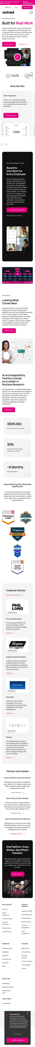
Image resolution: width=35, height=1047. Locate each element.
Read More (9, 633)
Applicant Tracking (27, 911)
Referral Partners (16, 813)
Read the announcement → (28, 2)
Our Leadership (26, 952)
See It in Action (9, 44)
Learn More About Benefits (16, 210)
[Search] (10, 7)
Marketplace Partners (16, 834)
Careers (24, 968)
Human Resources (27, 914)
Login (16, 7)
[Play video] (17, 57)
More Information (11, 115)
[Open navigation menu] (31, 12)
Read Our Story (9, 331)
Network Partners (16, 792)
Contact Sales (6, 1003)
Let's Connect (22, 44)
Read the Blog (9, 410)
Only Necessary (17, 1034)
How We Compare (7, 918)
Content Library (6, 928)
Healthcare (5, 952)
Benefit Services (26, 922)
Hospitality (5, 955)
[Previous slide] (2, 144)
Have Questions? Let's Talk (14, 215)
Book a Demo (27, 7)
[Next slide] (6, 144)
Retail (4, 966)
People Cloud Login (7, 987)
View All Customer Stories (13, 595)
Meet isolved (25, 948)
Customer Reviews (27, 961)
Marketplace (5, 983)
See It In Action (17, 874)
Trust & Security (6, 931)
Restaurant (5, 962)
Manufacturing (6, 959)
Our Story (5, 909)
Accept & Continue (17, 1040)
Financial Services (7, 948)
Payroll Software (26, 918)
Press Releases (26, 965)
